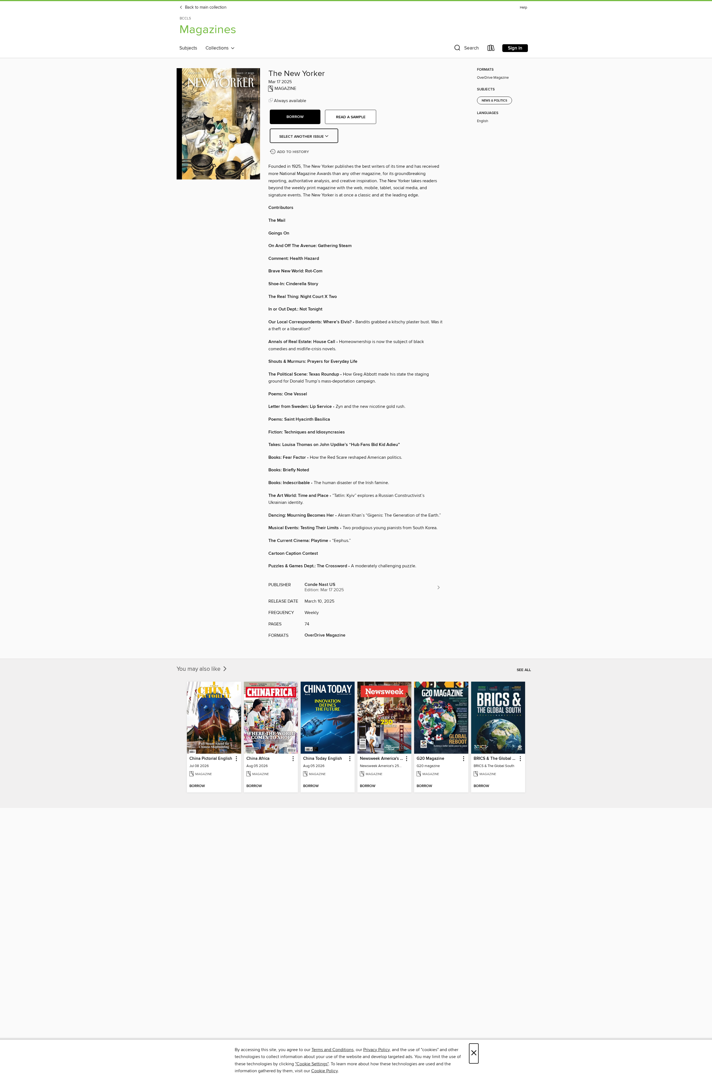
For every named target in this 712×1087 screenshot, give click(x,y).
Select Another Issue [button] (302, 136)
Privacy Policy (376, 1050)
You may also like (199, 669)
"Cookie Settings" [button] (311, 1064)
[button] (466, 49)
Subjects (188, 48)
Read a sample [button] (350, 117)
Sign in (515, 48)
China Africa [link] (258, 758)
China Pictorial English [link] (210, 758)
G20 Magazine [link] (430, 758)
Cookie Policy (324, 1071)
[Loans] (491, 49)
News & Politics (494, 101)
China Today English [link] (322, 758)
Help (523, 8)
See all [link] (524, 669)
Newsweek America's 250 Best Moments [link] (382, 758)
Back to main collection (205, 7)
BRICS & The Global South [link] (495, 758)
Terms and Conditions (332, 1050)
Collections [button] (218, 48)
